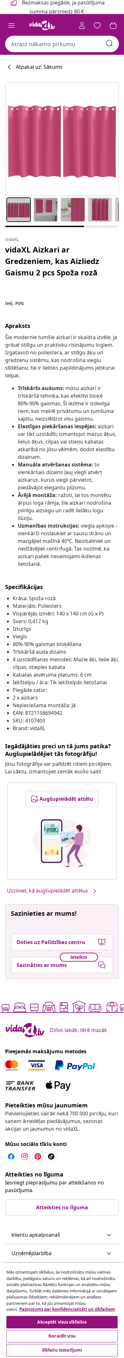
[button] (62, 1235)
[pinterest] (38, 1156)
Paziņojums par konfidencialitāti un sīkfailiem (67, 1309)
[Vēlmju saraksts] (97, 25)
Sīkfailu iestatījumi (62, 1350)
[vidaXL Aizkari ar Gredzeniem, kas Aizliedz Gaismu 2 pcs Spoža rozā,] (62, 139)
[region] (62, 1310)
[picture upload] (62, 843)
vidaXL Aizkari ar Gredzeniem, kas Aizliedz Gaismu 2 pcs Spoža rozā (52, 261)
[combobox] (62, 44)
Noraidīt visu (62, 1336)
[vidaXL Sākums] (42, 25)
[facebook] (11, 1156)
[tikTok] (51, 1156)
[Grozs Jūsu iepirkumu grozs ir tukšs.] (113, 25)
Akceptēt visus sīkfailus (61, 1322)
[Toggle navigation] (11, 25)
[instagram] (24, 1156)
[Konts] (82, 25)
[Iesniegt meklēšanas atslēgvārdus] (109, 43)
